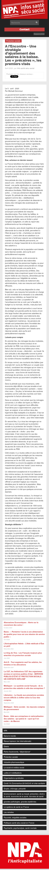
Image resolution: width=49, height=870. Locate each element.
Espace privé (39, 34)
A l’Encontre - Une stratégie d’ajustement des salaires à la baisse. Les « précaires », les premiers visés (23, 55)
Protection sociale (13, 41)
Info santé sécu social (25, 68)
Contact (25, 29)
